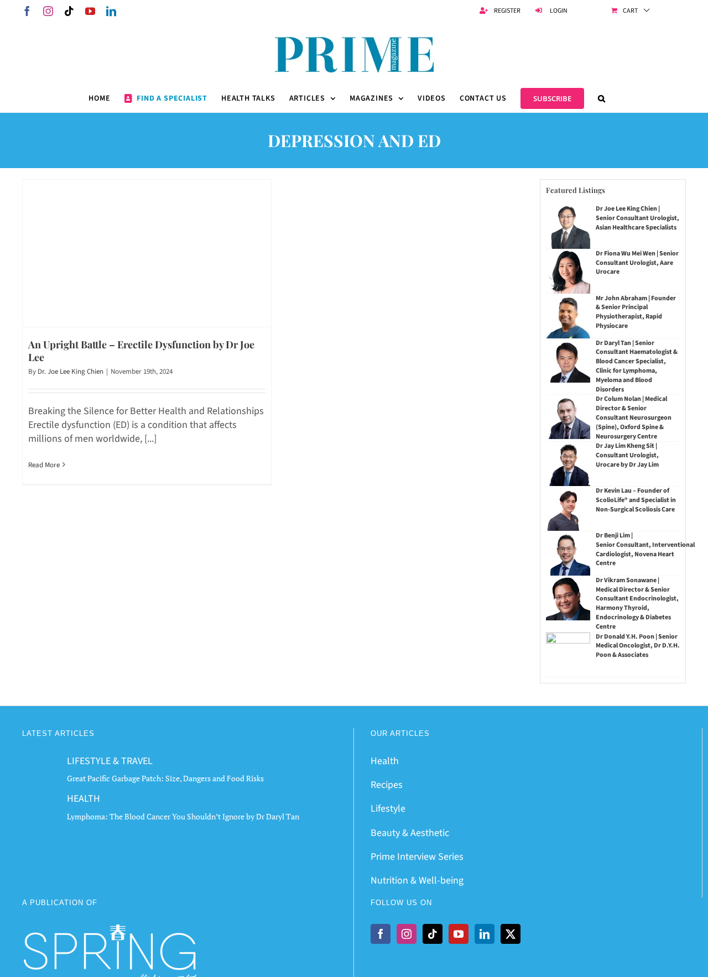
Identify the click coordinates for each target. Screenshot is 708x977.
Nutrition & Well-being (417, 880)
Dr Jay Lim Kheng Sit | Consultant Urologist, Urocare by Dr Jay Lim (627, 455)
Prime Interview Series (417, 857)
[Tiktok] (432, 934)
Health (385, 761)
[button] (602, 98)
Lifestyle (388, 809)
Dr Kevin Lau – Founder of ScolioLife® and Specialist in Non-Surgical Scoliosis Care (636, 500)
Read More (44, 465)
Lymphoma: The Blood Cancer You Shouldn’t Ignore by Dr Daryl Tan (183, 816)
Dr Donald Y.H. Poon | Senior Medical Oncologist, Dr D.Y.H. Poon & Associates (638, 646)
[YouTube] (458, 934)
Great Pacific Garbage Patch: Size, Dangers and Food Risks (165, 778)
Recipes (387, 785)
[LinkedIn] (484, 934)
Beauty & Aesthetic (410, 833)
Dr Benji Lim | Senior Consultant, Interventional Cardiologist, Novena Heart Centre (645, 549)
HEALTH (83, 799)
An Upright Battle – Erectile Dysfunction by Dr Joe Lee (141, 351)
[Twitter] (510, 934)
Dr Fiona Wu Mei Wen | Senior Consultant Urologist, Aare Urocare (637, 263)
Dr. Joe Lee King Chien (70, 372)
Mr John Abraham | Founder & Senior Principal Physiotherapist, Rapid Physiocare (636, 312)
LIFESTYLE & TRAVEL (110, 761)
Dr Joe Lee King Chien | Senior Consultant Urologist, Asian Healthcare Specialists (637, 218)
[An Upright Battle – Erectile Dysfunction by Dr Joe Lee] (147, 253)
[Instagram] (407, 934)
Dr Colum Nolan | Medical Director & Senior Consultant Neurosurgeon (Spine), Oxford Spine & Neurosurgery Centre (633, 417)
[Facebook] (381, 934)
